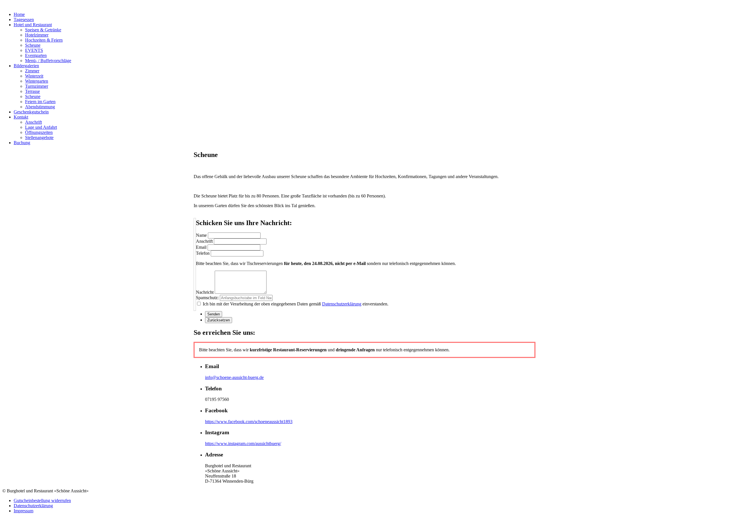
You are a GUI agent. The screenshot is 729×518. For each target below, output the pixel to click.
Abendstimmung (40, 106)
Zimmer (32, 70)
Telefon (203, 253)
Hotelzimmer (36, 34)
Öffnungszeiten (39, 132)
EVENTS (34, 50)
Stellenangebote (39, 137)
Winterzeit (34, 76)
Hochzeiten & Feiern (44, 40)
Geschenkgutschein (31, 111)
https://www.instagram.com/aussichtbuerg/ (243, 443)
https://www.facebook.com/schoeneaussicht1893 (248, 421)
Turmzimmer (36, 86)
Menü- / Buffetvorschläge (48, 60)
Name (201, 235)
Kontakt (21, 117)
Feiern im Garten (40, 101)
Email (201, 247)
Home (19, 14)
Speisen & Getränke (43, 29)
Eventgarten (36, 55)
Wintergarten (36, 81)
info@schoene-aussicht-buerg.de (234, 377)
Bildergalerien (26, 65)
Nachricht (205, 292)
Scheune (32, 45)
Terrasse (32, 91)
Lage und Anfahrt (41, 127)
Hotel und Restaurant (33, 24)
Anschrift (33, 122)
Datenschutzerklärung (341, 303)
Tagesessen (24, 19)
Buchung (22, 142)
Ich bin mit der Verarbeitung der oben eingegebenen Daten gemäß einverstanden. (295, 303)
